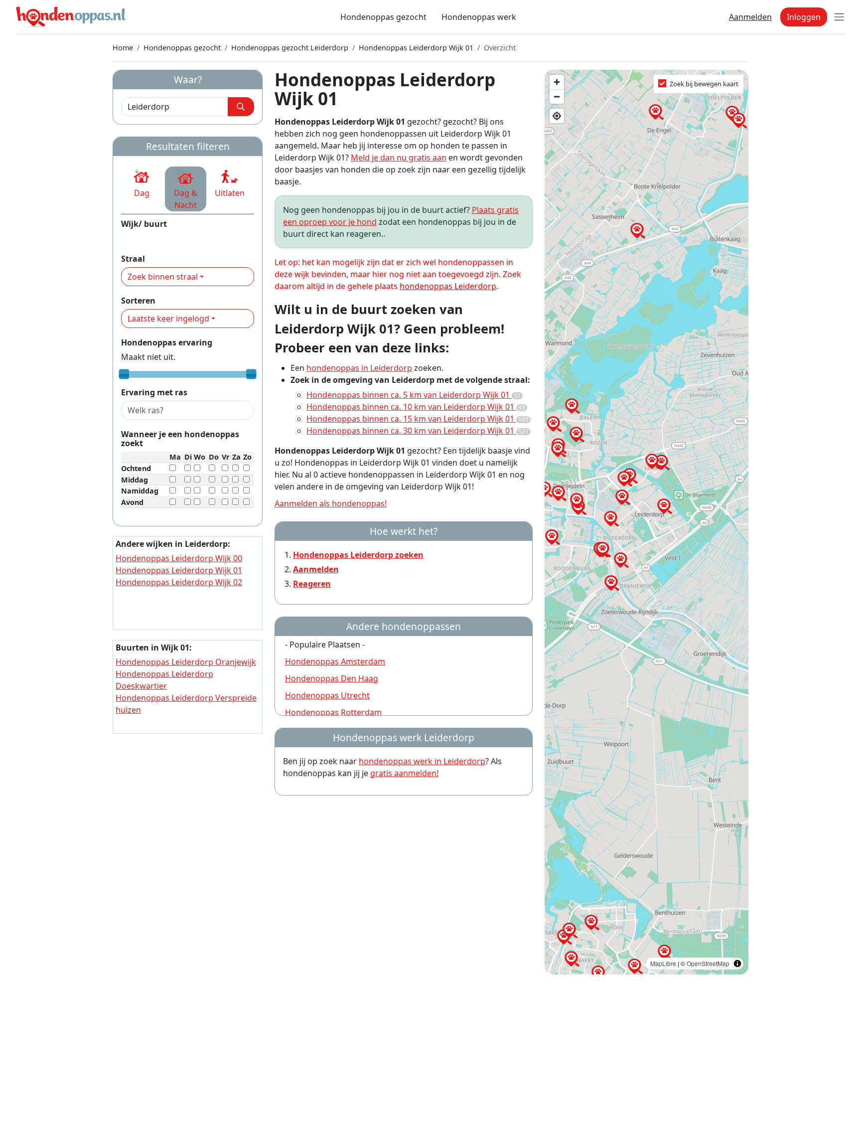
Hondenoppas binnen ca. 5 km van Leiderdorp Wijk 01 (413, 394)
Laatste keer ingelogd (168, 318)
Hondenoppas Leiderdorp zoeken (358, 554)
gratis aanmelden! (404, 773)
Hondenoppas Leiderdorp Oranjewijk (186, 661)
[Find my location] (557, 116)
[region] (646, 522)
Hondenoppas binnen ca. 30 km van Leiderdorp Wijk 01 (417, 430)
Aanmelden (750, 16)
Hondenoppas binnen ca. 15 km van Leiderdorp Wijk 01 (417, 418)
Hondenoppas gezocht (383, 16)
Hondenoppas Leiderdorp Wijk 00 (179, 558)
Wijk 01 (134, 238)
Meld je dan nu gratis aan (398, 157)
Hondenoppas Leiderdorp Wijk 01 (416, 47)
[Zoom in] (557, 82)
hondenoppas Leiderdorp (448, 286)
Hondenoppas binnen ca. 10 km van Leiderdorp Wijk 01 (415, 406)
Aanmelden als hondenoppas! (331, 503)
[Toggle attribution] (737, 963)
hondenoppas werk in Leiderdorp (422, 761)
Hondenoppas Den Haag (331, 678)
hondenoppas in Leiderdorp (359, 367)
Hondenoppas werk (478, 16)
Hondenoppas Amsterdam (335, 661)
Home (123, 47)
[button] (141, 182)
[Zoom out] (557, 96)
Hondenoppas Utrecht (327, 695)
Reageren (312, 583)
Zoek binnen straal (163, 276)
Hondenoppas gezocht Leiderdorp (289, 47)
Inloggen (804, 16)
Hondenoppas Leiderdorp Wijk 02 (179, 582)
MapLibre (663, 963)
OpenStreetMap (708, 963)
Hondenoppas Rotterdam (333, 712)
